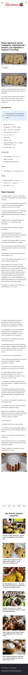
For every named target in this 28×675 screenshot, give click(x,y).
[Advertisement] (14, 26)
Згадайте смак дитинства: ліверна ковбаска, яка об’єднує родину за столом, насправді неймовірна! (14, 610)
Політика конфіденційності (16, 670)
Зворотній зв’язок (5, 670)
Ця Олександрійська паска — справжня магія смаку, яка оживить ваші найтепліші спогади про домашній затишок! (14, 585)
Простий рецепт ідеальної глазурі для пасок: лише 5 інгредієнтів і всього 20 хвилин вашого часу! (13, 658)
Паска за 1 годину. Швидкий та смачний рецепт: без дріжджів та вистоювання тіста (13, 537)
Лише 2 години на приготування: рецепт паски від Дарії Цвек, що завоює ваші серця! (13, 634)
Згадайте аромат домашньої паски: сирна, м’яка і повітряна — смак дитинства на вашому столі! (12, 561)
